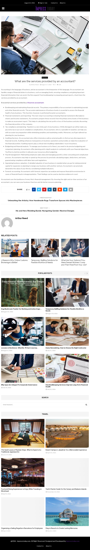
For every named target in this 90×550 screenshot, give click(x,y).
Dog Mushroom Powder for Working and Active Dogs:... (21, 309)
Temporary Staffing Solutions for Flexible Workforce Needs (44, 261)
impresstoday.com (72, 541)
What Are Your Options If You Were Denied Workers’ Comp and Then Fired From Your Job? (74, 262)
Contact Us (54, 3)
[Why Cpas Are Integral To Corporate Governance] (22, 368)
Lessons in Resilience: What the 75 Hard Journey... (19, 348)
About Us (63, 3)
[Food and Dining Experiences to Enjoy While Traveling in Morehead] (22, 472)
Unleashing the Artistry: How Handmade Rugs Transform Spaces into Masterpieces (45, 200)
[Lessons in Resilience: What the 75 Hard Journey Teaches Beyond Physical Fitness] (22, 331)
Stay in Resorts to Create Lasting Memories (62, 528)
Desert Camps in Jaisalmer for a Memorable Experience (66, 450)
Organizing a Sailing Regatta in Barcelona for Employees (22, 528)
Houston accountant (35, 103)
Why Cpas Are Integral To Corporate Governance (19, 385)
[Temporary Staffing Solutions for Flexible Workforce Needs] (67, 292)
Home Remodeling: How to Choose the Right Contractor (66, 348)
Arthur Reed (35, 84)
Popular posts (45, 273)
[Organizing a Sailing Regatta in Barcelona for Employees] (22, 511)
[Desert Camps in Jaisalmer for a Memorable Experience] (67, 433)
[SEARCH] (86, 404)
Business (44, 77)
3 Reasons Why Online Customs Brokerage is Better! (14, 261)
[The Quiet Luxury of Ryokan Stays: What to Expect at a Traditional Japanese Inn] (22, 433)
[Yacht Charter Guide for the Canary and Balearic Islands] (67, 472)
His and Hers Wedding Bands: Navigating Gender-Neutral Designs (45, 211)
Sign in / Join (43, 3)
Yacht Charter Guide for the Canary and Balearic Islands (66, 489)
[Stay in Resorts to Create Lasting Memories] (67, 511)
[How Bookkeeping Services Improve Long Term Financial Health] (67, 368)
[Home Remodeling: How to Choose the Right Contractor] (67, 331)
